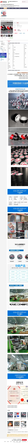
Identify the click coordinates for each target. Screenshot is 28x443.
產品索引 (1, 58)
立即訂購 (24, 33)
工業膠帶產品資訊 (14, 439)
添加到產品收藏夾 (2, 59)
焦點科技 (18, 442)
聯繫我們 (8, 441)
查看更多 (3, 51)
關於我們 (5, 441)
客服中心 (11, 441)
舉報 (1, 60)
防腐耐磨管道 (9, 432)
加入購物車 (20, 33)
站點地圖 (14, 441)
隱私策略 (17, 441)
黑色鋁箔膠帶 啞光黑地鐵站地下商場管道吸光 (18, 440)
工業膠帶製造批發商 (19, 439)
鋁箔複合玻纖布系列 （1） (3, 44)
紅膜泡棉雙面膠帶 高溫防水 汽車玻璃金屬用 (5, 16)
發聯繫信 (16, 33)
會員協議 (20, 441)
